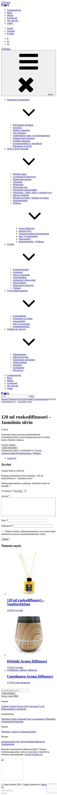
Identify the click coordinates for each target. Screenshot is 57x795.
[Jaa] (8, 790)
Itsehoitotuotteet (20, 200)
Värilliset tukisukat (21, 141)
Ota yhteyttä (12, 20)
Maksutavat (39, 741)
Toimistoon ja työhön (22, 318)
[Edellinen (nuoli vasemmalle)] (2, 793)
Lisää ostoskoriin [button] (22, 682)
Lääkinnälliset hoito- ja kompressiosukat (31, 135)
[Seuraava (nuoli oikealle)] (5, 793)
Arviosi (5, 496)
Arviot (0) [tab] (11, 458)
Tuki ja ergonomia (21, 275)
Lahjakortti (12, 18)
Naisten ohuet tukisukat (23, 138)
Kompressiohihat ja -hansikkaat (27, 143)
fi (7, 38)
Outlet (10, 23)
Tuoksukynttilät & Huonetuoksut (34, 233)
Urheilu (5, 706)
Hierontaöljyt (25, 239)
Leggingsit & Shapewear (24, 176)
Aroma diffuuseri (26, 228)
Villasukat (17, 182)
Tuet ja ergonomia (35, 719)
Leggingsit (18, 272)
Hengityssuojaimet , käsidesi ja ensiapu (31, 198)
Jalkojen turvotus (20, 357)
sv (8, 41)
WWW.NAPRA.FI (33, 754)
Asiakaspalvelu (14, 10)
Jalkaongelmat (19, 354)
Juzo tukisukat (19, 133)
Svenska (11, 31)
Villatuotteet (50, 719)
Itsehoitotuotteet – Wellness (31, 241)
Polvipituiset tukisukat (23, 125)
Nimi (4, 520)
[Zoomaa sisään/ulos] (2, 790)
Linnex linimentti (19, 719)
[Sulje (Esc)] (11, 790)
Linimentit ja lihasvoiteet (24, 280)
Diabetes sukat (19, 174)
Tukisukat (6, 719)
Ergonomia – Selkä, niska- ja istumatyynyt (32, 192)
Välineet (17, 288)
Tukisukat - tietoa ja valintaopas (16, 731)
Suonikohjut (18, 367)
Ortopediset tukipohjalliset (25, 190)
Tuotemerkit (7, 721)
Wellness (13, 399)
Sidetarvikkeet (19, 282)
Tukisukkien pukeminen (24, 359)
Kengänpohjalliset (21, 326)
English (10, 33)
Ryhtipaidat (18, 184)
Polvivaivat (18, 370)
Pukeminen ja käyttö (22, 146)
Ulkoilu (12, 706)
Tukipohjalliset (19, 277)
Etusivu (4, 399)
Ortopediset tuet (20, 187)
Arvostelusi (7, 491)
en (8, 44)
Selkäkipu (17, 365)
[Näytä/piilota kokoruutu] (5, 790)
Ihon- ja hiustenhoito (28, 236)
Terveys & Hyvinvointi (27, 706)
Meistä (10, 15)
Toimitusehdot (7, 744)
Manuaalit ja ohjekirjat (23, 285)
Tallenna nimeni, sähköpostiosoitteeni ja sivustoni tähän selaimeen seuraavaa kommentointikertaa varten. (28, 532)
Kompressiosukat (21, 269)
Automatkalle (19, 321)
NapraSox (17, 127)
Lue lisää (19, 610)
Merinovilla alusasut (22, 179)
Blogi (9, 12)
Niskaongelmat (20, 362)
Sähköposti (7, 526)
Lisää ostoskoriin (9, 448)
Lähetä (5, 539)
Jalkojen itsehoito (21, 195)
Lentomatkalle (19, 316)
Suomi (10, 28)
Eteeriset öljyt (25, 231)
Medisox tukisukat (21, 130)
